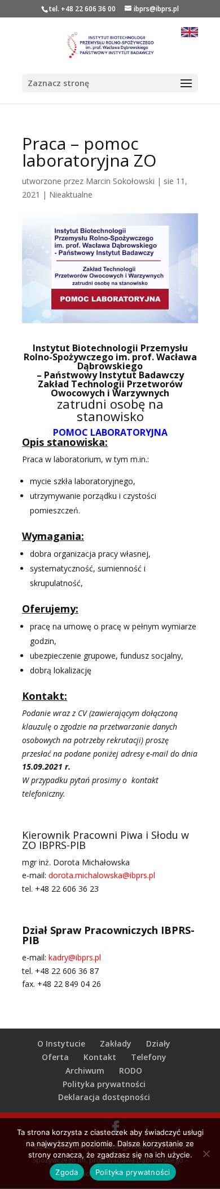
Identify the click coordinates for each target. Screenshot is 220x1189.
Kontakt (99, 1057)
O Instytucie (61, 1043)
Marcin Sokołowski (120, 181)
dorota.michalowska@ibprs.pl (102, 875)
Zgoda (66, 1172)
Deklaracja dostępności (104, 1097)
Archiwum (84, 1070)
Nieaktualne (71, 194)
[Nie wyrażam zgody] (206, 1153)
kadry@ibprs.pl (75, 957)
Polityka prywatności (104, 1084)
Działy (158, 1043)
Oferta (55, 1057)
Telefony (148, 1057)
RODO (130, 1070)
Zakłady (115, 1043)
